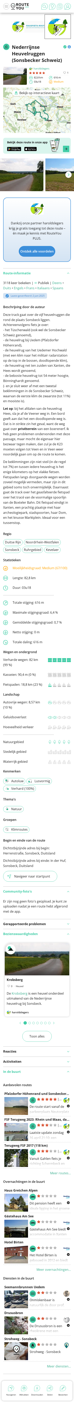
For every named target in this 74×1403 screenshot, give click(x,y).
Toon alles (37, 1036)
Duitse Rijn (13, 542)
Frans (30, 288)
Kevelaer (52, 550)
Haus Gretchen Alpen (21, 1190)
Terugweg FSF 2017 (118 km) (26, 1145)
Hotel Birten (13, 1242)
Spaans (57, 288)
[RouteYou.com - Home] (20, 6)
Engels (18, 288)
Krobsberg (15, 980)
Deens (57, 283)
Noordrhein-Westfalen (42, 542)
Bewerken (63, 1394)
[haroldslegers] (57, 33)
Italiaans (43, 288)
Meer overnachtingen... (54, 1269)
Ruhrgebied (32, 550)
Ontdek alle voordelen (37, 251)
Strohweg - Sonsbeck (20, 1339)
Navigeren (11, 1394)
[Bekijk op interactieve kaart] (37, 130)
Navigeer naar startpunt (32, 876)
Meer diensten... (59, 1366)
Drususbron (13, 1313)
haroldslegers (41, 68)
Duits (7, 288)
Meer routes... (60, 1173)
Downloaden (37, 1394)
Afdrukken (24, 1394)
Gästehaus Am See (19, 1216)
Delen (50, 1394)
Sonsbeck (12, 550)
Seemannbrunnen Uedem (24, 1287)
